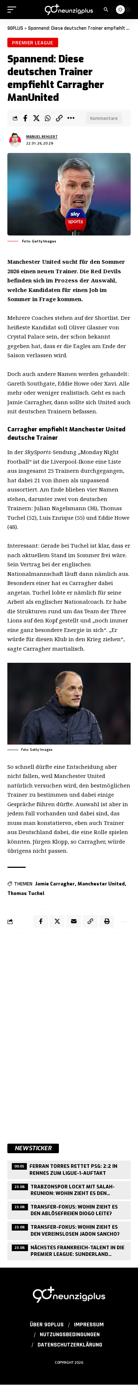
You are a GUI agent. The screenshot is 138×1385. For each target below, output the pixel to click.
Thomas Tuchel (26, 893)
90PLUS (15, 28)
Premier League (32, 42)
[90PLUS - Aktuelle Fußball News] (69, 9)
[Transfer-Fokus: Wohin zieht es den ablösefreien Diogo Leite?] (69, 1209)
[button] (13, 9)
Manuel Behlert (42, 136)
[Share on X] (36, 118)
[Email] (73, 921)
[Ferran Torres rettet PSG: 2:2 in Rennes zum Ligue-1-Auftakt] (69, 1169)
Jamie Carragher (55, 884)
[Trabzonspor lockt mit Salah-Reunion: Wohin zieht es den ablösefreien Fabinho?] (69, 1189)
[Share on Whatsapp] (48, 118)
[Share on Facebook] (25, 118)
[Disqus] (69, 1034)
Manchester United (101, 884)
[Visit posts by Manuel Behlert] (15, 139)
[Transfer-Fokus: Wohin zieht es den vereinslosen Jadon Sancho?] (69, 1229)
